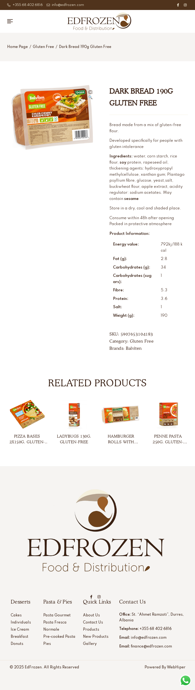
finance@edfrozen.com (151, 646)
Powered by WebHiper (165, 667)
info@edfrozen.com (148, 638)
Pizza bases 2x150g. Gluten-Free (27, 442)
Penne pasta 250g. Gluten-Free (168, 442)
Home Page (17, 47)
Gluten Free (43, 47)
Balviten (133, 348)
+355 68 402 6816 (156, 629)
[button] (90, 95)
